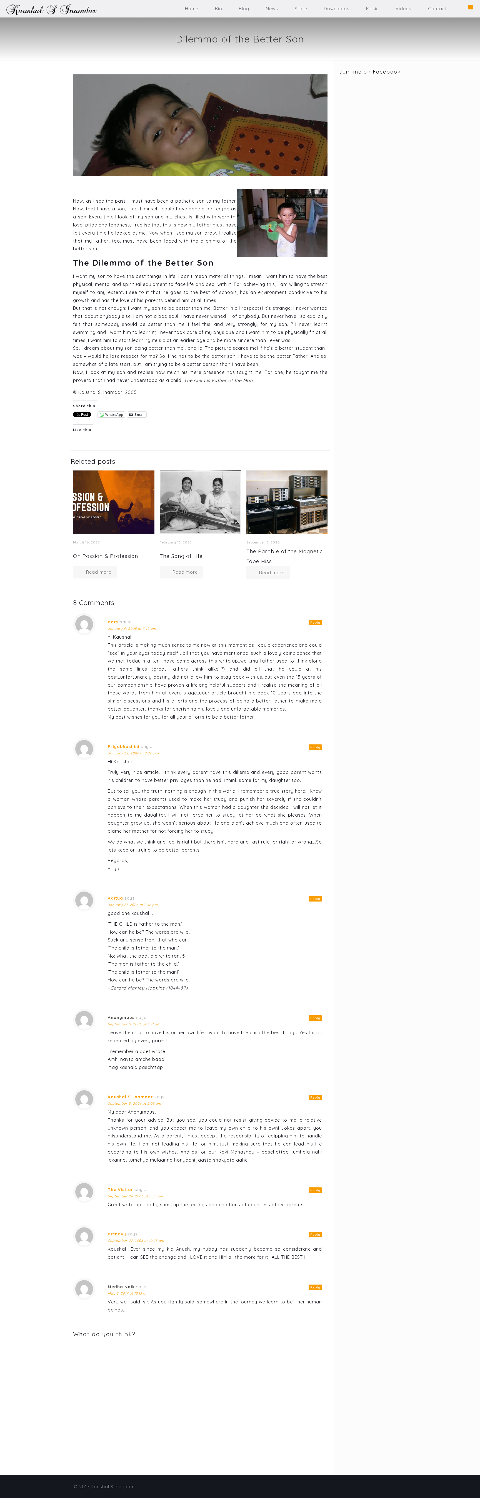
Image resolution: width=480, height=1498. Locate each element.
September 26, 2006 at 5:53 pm (135, 1196)
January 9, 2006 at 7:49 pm (132, 628)
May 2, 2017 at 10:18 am (128, 1293)
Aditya (115, 898)
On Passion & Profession (105, 556)
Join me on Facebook (370, 72)
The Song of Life (181, 556)
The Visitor (120, 1189)
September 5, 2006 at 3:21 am (134, 1024)
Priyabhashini (123, 746)
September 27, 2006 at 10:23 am (136, 1240)
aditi (113, 622)
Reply (315, 623)
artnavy (117, 1234)
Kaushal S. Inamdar (130, 1096)
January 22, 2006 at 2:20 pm (133, 753)
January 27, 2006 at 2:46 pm (133, 905)
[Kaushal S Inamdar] (49, 8)
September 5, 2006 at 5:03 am (134, 1103)
